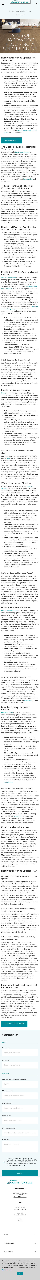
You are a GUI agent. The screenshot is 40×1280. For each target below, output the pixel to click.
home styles (27, 179)
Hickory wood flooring (9, 610)
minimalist (28, 700)
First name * (6, 1047)
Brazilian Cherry (7, 712)
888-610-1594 (20, 15)
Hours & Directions (20, 1197)
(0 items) (36, 3)
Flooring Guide (17, 22)
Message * (5, 1139)
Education (8, 1251)
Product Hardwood (31, 22)
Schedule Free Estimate (14, 1023)
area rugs (17, 816)
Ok (20, 1273)
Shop (6, 1235)
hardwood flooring (22, 152)
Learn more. (6, 1270)
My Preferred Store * (9, 1128)
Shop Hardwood (11, 140)
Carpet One (5, 22)
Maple (3, 393)
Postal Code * (6, 1115)
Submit (20, 1173)
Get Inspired (9, 1243)
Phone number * (7, 1091)
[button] (30, 4)
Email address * (7, 1103)
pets (8, 458)
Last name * (6, 1060)
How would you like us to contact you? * (15, 1079)
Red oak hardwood (8, 277)
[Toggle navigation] (2, 4)
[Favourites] (33, 4)
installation (8, 782)
